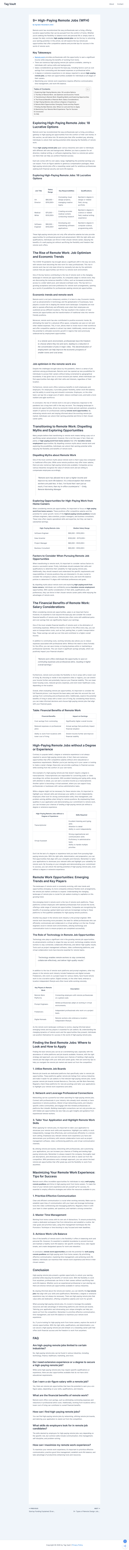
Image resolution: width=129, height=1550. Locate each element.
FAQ (37, 114)
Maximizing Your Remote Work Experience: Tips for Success (56, 109)
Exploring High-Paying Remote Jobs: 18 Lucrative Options (55, 92)
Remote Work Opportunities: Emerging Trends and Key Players (57, 104)
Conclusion (39, 111)
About (111, 4)
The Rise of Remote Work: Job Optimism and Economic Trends (57, 94)
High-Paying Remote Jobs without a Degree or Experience (55, 102)
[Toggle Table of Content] (86, 89)
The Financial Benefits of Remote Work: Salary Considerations (57, 99)
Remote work (40, 57)
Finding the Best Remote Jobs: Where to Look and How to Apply (57, 107)
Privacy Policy (77, 1545)
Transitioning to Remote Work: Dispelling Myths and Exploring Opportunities (62, 97)
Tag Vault (10, 4)
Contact (120, 4)
